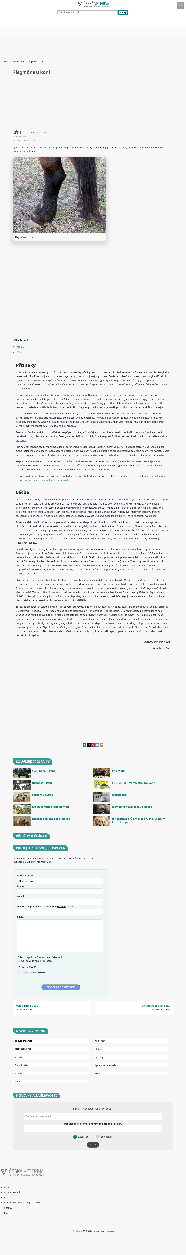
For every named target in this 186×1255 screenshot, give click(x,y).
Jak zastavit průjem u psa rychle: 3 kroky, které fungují (138, 820)
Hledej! (123, 12)
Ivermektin (119, 795)
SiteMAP (8, 1207)
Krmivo (99, 1049)
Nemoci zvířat (18, 61)
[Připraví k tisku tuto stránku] (101, 745)
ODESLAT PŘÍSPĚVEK (61, 987)
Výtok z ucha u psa (27, 1005)
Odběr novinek (12, 1192)
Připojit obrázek (27, 966)
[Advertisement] (87, 37)
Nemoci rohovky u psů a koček (132, 806)
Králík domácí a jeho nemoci (50, 806)
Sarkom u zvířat (42, 795)
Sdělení (21, 916)
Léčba (18, 352)
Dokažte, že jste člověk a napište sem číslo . (46, 906)
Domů (5, 61)
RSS (6, 1213)
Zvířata (19, 1057)
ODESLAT (93, 1145)
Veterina (19, 1081)
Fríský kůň (119, 771)
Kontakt (99, 1073)
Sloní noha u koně (44, 771)
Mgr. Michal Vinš (39, 133)
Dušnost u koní (42, 783)
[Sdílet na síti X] (89, 745)
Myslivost (100, 1040)
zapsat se (83, 1136)
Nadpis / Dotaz (25, 875)
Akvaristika (21, 1073)
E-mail (20, 896)
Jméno (20, 885)
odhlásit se (106, 1136)
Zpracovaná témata (105, 1065)
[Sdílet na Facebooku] (84, 745)
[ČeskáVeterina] (93, 7)
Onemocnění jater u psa (156, 1005)
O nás (7, 1187)
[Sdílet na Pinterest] (93, 745)
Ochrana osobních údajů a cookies (23, 1202)
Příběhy (99, 1057)
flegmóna (21, 440)
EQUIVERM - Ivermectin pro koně (133, 783)
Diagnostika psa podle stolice (51, 818)
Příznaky (20, 346)
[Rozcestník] (180, 5)
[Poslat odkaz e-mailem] (97, 745)
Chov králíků (22, 1065)
